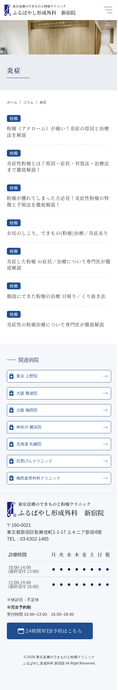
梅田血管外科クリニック (38, 478)
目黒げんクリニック (34, 461)
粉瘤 (14, 118)
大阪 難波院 (27, 393)
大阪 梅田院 (27, 410)
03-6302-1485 (34, 539)
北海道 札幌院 (29, 444)
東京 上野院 (27, 376)
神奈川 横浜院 (29, 427)
